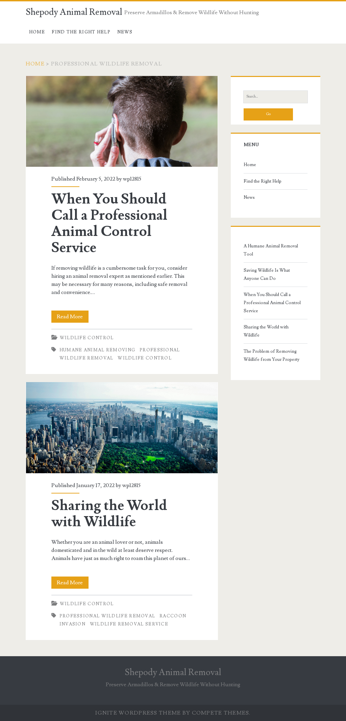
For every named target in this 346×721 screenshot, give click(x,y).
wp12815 (132, 179)
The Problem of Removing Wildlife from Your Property (271, 355)
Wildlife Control (87, 338)
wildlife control (145, 358)
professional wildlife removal (107, 616)
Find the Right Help (81, 32)
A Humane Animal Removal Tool (271, 250)
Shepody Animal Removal (74, 12)
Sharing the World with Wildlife (122, 427)
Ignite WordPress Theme (138, 713)
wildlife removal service (129, 624)
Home (37, 32)
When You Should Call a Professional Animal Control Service (122, 121)
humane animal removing (97, 350)
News (125, 32)
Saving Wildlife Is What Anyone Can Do (267, 274)
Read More (73, 318)
